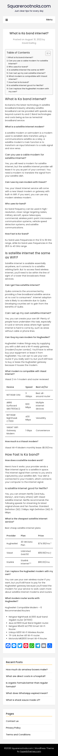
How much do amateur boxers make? (27, 669)
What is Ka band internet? (20, 57)
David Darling (29, 42)
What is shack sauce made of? (23, 699)
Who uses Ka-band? (18, 66)
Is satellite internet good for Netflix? (26, 85)
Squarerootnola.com (29, 6)
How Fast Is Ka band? (19, 82)
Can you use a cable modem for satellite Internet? (28, 62)
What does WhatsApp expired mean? (27, 693)
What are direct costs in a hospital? (26, 676)
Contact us (12, 721)
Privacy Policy (13, 727)
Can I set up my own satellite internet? (27, 73)
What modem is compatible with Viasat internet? (28, 77)
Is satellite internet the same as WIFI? (26, 70)
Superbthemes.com (30, 751)
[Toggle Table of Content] (46, 53)
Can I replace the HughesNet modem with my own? (29, 90)
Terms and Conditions (18, 734)
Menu (49, 19)
